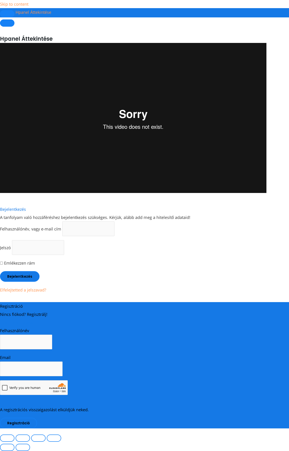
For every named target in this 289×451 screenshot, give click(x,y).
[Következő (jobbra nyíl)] (23, 447)
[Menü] (7, 23)
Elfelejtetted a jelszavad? (23, 290)
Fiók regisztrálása (16, 322)
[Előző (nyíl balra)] (7, 447)
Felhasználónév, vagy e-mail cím (30, 228)
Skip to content (14, 4)
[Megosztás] (38, 438)
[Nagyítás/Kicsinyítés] (7, 438)
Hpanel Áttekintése (33, 12)
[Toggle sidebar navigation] (7, 13)
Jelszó (5, 247)
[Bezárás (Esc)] (54, 438)
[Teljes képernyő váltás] (23, 438)
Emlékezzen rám (19, 263)
